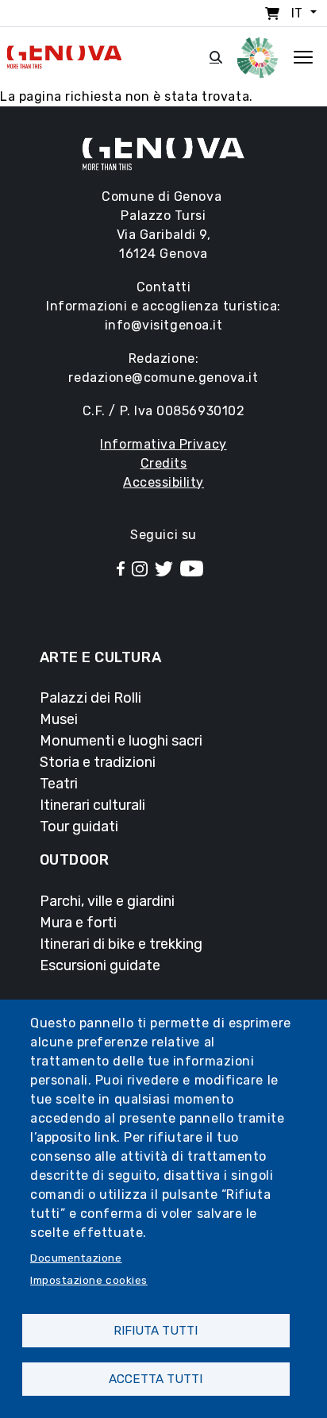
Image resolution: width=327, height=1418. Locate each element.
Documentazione (76, 1257)
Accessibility (163, 482)
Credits (163, 463)
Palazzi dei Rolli (90, 698)
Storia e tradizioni (98, 762)
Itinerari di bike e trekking (121, 944)
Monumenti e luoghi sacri (121, 740)
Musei (59, 719)
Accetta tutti (155, 1379)
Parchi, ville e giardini (107, 901)
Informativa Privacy (163, 444)
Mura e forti (78, 922)
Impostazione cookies (89, 1280)
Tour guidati (79, 826)
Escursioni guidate (100, 965)
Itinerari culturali (92, 805)
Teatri (59, 783)
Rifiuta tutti (155, 1331)
